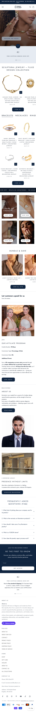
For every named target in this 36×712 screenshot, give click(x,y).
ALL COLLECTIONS (7, 671)
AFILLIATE (4, 663)
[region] (18, 54)
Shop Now (8, 215)
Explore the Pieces (11, 38)
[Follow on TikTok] (25, 696)
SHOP (3, 657)
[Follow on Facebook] (2, 696)
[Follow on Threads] (12, 696)
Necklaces (21, 115)
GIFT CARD (5, 660)
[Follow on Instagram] (7, 696)
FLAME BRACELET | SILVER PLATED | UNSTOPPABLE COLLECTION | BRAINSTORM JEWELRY (9, 171)
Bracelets (7, 115)
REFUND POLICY (6, 643)
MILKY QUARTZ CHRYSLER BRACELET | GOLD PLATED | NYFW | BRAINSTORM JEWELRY (26, 141)
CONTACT (4, 637)
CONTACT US (5, 668)
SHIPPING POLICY (7, 646)
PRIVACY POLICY (6, 640)
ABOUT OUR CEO (6, 634)
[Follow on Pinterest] (16, 696)
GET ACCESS (18, 568)
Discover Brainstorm (12, 492)
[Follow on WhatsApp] (30, 696)
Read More (8, 410)
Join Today (8, 379)
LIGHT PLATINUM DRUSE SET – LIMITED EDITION (12, 279)
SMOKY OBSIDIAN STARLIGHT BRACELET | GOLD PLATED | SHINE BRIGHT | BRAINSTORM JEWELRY (9, 142)
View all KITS (18, 287)
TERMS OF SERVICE (7, 649)
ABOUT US (4, 632)
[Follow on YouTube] (21, 696)
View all (18, 109)
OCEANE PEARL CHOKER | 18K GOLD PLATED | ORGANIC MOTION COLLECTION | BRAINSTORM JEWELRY (12, 99)
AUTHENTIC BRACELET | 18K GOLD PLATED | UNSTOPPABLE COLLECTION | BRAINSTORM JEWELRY (26, 172)
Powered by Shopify (27, 700)
